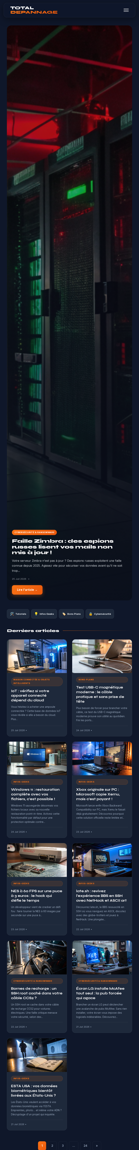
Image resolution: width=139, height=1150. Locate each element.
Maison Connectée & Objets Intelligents (31, 681)
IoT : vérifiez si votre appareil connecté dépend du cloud (30, 695)
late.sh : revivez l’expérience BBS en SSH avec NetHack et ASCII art (101, 896)
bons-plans (86, 679)
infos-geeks (21, 782)
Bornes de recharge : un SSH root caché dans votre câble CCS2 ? (36, 993)
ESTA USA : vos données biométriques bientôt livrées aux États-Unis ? (34, 1091)
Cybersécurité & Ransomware (34, 532)
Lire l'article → (27, 590)
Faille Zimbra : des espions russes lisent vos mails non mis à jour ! (63, 546)
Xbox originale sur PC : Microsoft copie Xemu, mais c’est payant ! (98, 794)
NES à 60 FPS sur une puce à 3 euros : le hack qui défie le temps (36, 896)
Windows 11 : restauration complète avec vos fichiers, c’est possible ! (35, 794)
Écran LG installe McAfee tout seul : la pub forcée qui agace (100, 993)
